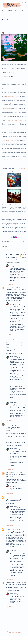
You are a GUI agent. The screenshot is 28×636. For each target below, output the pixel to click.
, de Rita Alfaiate (13, 96)
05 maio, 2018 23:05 (15, 507)
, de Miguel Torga (14, 101)
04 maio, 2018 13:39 (17, 423)
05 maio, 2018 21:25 (19, 472)
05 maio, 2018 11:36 (15, 449)
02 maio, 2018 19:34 (16, 251)
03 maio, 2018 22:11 (15, 304)
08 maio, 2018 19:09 (15, 594)
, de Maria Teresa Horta (15, 159)
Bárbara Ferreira (13, 264)
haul (16, 10)
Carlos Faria (8, 287)
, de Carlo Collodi (7, 108)
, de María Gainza (17, 93)
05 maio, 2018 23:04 (15, 486)
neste (8, 116)
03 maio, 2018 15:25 (13, 338)
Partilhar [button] (22, 241)
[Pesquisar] (22, 2)
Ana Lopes (8, 529)
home (3, 10)
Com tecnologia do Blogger (14, 632)
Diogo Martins (9, 423)
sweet (7, 338)
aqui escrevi (12, 121)
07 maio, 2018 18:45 (15, 552)
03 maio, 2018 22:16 (15, 357)
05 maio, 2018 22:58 (17, 497)
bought (9, 241)
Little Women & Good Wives (21, 89)
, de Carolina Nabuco (10, 140)
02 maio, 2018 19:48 (15, 266)
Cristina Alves (8, 497)
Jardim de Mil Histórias (10, 582)
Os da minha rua (11, 136)
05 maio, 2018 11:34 (15, 404)
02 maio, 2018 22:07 (16, 287)
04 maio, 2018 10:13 (17, 386)
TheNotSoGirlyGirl (10, 472)
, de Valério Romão (14, 120)
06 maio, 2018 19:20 (15, 529)
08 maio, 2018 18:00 (21, 582)
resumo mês (14, 241)
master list (10, 10)
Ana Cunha (8, 251)
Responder (9, 284)
